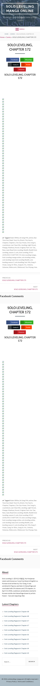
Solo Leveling (23, 252)
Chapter (5, 243)
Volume (30, 265)
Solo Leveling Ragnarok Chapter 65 (16, 639)
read (7, 250)
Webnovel (21, 267)
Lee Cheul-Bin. (16, 245)
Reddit (26, 250)
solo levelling (19, 262)
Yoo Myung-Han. (31, 267)
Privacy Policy (11, 681)
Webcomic (13, 267)
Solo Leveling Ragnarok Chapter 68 (16, 611)
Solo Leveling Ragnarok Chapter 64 (16, 648)
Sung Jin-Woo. (12, 265)
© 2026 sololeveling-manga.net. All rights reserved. (20, 679)
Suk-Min (28, 262)
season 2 (12, 252)
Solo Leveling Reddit (22, 260)
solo (16, 252)
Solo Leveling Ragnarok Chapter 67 (16, 621)
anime (31, 238)
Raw (3, 250)
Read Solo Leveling (16, 250)
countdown (6, 245)
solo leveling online (28, 257)
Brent (22, 240)
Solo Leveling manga (29, 255)
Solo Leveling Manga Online (20, 9)
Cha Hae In (29, 240)
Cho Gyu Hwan (21, 243)
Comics (8, 37)
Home (2, 37)
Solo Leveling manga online (11, 257)
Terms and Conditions (25, 681)
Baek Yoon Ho (14, 240)
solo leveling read (8, 260)
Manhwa (11, 247)
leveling (24, 245)
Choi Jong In (31, 243)
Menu (22, 29)
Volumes (5, 267)
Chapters (12, 243)
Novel (17, 247)
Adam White (14, 238)
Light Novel (32, 245)
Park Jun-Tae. (30, 247)
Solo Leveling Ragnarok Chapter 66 (16, 630)
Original (22, 247)
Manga (4, 247)
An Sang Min (23, 238)
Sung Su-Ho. (22, 265)
